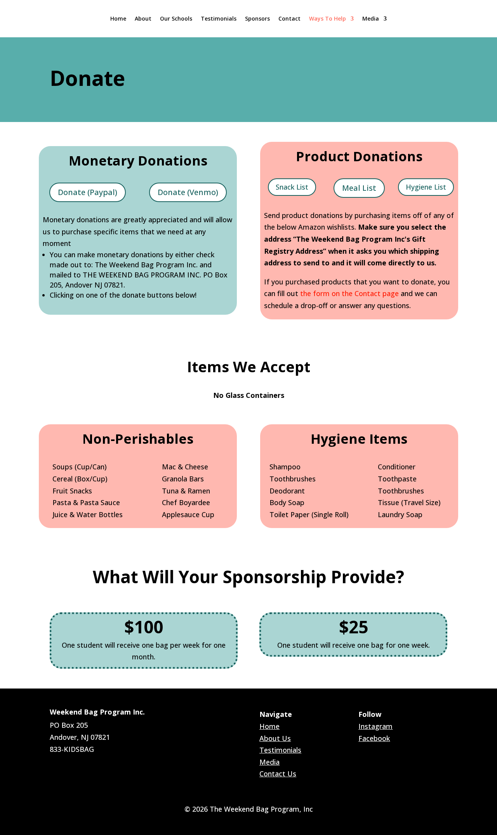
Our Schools (176, 18)
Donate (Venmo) (188, 192)
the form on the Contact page (349, 293)
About (143, 18)
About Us (275, 738)
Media (370, 18)
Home (118, 18)
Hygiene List (426, 187)
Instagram (375, 726)
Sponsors (257, 18)
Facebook (374, 738)
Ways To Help (327, 18)
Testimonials (218, 18)
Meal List (359, 188)
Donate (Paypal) (87, 192)
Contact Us (277, 773)
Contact (289, 18)
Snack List (292, 187)
